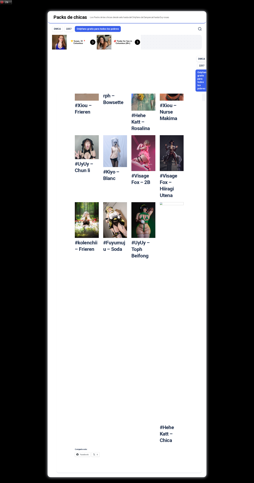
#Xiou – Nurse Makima (168, 111)
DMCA (57, 28)
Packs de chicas (70, 17)
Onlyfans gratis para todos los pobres (98, 28)
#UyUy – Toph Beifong (140, 249)
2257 (68, 28)
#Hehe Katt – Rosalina (140, 121)
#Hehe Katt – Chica (167, 433)
